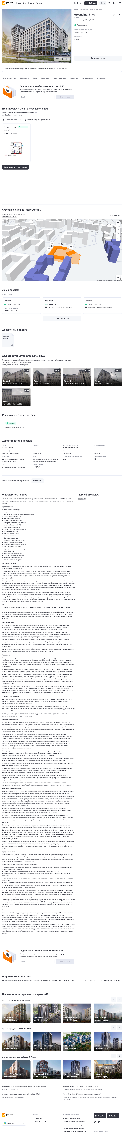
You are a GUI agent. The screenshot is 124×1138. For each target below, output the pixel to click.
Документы (45, 78)
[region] (62, 250)
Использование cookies (71, 1118)
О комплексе (101, 78)
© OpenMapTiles (101, 280)
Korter (76, 9)
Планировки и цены (9, 78)
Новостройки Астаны (86, 9)
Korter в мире (37, 1118)
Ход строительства (59, 78)
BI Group (77, 39)
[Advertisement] (62, 188)
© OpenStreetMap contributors (113, 280)
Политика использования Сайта (74, 1128)
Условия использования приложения (76, 1125)
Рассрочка (74, 78)
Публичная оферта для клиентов (74, 1131)
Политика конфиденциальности (74, 1121)
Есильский (98, 9)
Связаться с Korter (39, 1121)
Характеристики (87, 78)
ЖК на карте (24, 78)
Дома (35, 78)
